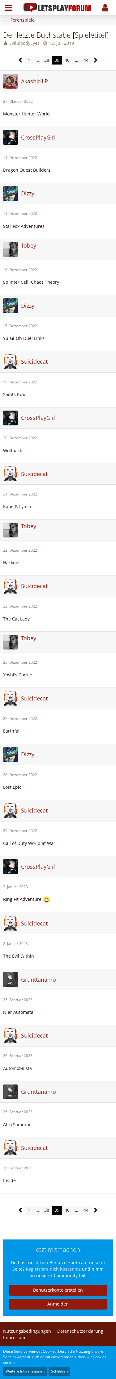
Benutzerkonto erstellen (58, 1290)
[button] (8, 8)
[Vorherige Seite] (20, 60)
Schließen (59, 1371)
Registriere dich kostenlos (53, 1269)
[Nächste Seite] (95, 60)
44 (86, 60)
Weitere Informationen (25, 1371)
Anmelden (58, 1304)
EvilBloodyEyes (24, 43)
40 (67, 60)
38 (46, 60)
